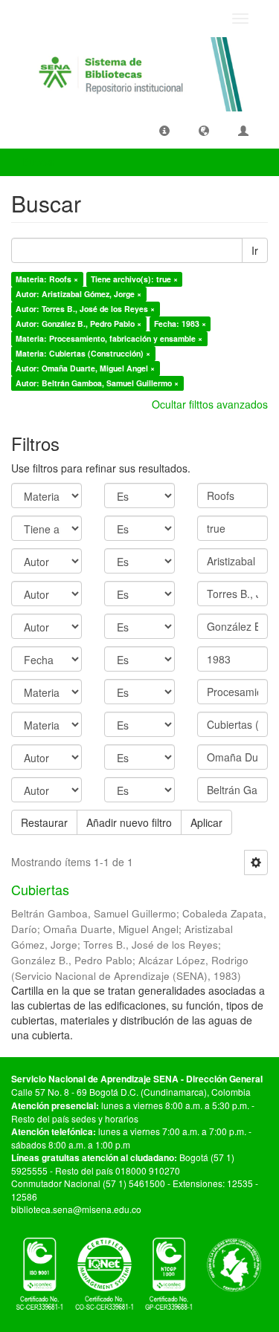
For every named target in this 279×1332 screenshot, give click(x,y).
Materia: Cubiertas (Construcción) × (83, 353)
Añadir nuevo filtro (129, 822)
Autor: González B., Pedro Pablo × (78, 323)
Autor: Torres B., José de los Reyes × (85, 308)
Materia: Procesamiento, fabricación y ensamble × (109, 338)
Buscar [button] (40, 162)
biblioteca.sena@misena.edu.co (76, 1209)
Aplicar (206, 822)
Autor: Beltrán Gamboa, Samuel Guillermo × (97, 383)
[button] (164, 130)
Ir (254, 250)
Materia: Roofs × (47, 279)
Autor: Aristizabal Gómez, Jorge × (78, 293)
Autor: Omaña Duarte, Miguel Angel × (85, 368)
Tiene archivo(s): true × (134, 279)
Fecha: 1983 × (180, 323)
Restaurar (44, 822)
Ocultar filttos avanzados (210, 404)
